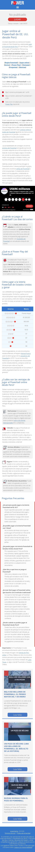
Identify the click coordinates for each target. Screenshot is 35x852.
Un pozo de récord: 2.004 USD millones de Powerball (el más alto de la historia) (16, 747)
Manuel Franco (26, 353)
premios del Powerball (9, 148)
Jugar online (24, 63)
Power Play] (16, 65)
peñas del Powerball (22, 169)
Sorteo (7, 65)
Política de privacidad (23, 833)
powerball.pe (17, 3)
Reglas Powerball (11, 63)
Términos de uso (10, 833)
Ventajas (26, 65)
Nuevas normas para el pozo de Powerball (16, 799)
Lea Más (17, 714)
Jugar (17, 19)
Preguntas (13, 67)
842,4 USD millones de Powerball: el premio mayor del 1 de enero (15, 694)
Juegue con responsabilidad (23, 847)
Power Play (9, 104)
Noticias (23, 67)
